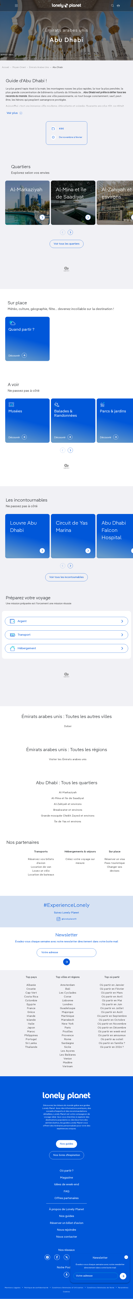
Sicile (67, 1047)
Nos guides (66, 1144)
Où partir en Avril (111, 996)
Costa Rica (31, 996)
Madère (68, 1062)
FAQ (66, 1191)
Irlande (31, 1016)
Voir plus (12, 113)
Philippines (31, 1035)
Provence (68, 1035)
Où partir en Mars (112, 993)
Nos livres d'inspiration (66, 1155)
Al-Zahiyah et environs (68, 804)
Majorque (67, 1012)
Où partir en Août (112, 1012)
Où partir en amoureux (112, 1035)
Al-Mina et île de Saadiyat (67, 798)
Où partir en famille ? (112, 1043)
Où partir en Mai (112, 1000)
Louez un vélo (41, 871)
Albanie (31, 985)
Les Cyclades (67, 993)
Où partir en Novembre (111, 1024)
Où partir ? (66, 1170)
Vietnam (67, 1066)
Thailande (31, 1047)
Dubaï (68, 726)
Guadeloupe (67, 1008)
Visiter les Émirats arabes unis (68, 759)
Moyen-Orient (19, 67)
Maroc (31, 1031)
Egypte (31, 1004)
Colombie (31, 1000)
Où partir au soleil (112, 1039)
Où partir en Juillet (112, 1008)
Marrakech (67, 1020)
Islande (31, 1020)
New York (68, 1024)
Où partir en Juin (112, 1004)
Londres (68, 1004)
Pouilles (68, 1031)
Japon (31, 1028)
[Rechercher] (112, 5)
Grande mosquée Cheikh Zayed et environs (68, 816)
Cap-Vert (31, 993)
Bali (67, 989)
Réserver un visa (114, 859)
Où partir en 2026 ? (112, 1047)
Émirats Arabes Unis (39, 67)
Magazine (66, 1177)
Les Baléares (68, 1055)
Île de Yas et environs (67, 821)
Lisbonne (67, 1000)
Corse (67, 996)
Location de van (41, 867)
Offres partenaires (66, 1198)
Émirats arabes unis (66, 30)
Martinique (67, 1016)
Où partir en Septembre (112, 1016)
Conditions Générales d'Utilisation (67, 1288)
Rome (67, 1039)
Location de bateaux (41, 875)
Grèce (31, 1012)
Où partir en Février (112, 989)
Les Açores (68, 1051)
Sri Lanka (31, 1043)
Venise (68, 1059)
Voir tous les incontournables (66, 577)
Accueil (5, 67)
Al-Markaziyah (68, 792)
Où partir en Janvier (112, 985)
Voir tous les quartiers (66, 244)
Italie (31, 1024)
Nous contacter (66, 1236)
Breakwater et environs (67, 810)
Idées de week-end (66, 1184)
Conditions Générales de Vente (100, 1288)
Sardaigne (67, 1043)
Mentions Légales (13, 1288)
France (31, 1008)
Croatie (31, 989)
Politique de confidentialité (36, 1288)
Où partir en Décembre (112, 1028)
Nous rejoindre (66, 1229)
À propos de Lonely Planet (66, 1209)
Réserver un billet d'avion (66, 1223)
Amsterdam (67, 985)
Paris (68, 1028)
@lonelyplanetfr (69, 919)
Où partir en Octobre (112, 1020)
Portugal (31, 1039)
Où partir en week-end (112, 1031)
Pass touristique (114, 863)
